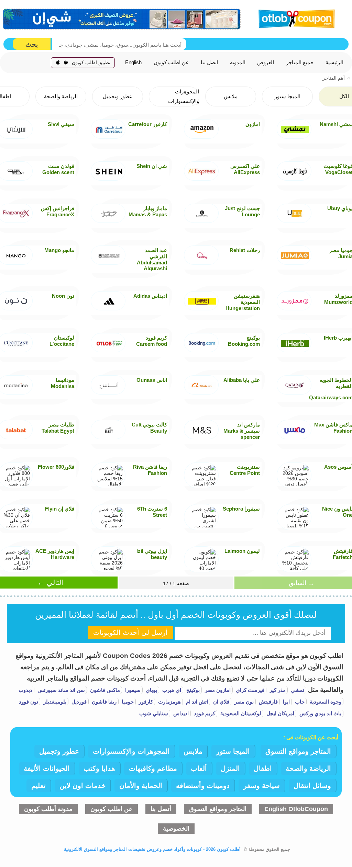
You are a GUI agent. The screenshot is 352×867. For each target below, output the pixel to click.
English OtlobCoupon (296, 809)
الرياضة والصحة (308, 768)
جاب (299, 702)
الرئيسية (334, 62)
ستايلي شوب (153, 713)
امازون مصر (217, 690)
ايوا (286, 702)
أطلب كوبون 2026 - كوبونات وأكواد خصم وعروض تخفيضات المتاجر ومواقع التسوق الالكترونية (152, 849)
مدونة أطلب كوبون (48, 809)
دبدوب (25, 690)
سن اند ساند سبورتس (60, 690)
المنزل (230, 768)
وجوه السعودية (324, 702)
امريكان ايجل (279, 713)
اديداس (180, 713)
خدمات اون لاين (82, 785)
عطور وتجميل (59, 751)
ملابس (193, 751)
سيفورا (132, 690)
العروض (265, 62)
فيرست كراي (249, 690)
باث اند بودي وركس (319, 713)
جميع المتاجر (300, 62)
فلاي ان (220, 702)
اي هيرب (171, 690)
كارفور (145, 702)
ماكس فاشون (104, 690)
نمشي (296, 690)
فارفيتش (267, 702)
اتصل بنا (209, 62)
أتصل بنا (161, 809)
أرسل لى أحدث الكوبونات (130, 632)
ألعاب (199, 768)
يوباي (150, 690)
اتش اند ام (196, 702)
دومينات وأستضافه (203, 785)
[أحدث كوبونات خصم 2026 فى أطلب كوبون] (295, 17)
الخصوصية (176, 828)
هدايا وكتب (99, 768)
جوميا (127, 702)
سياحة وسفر (261, 785)
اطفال (263, 768)
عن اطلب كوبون (171, 62)
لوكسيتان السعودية (240, 713)
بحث (31, 44)
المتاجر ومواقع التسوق (298, 751)
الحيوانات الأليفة (47, 768)
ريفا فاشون (103, 702)
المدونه (237, 62)
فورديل (78, 702)
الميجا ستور (233, 751)
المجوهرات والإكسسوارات (131, 751)
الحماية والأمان (140, 785)
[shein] (122, 19)
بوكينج (192, 690)
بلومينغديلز (54, 702)
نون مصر (243, 702)
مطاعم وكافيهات (153, 768)
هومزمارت (169, 702)
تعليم (38, 785)
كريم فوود (203, 713)
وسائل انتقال (312, 785)
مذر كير (277, 690)
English (133, 62)
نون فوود (28, 702)
